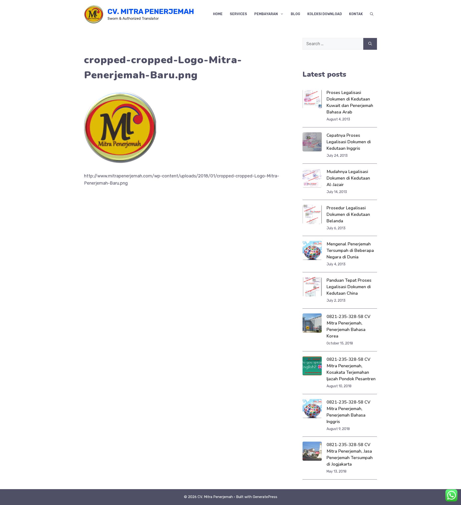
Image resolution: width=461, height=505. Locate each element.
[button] (371, 14)
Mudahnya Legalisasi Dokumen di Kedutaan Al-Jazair (348, 178)
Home (218, 14)
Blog (295, 14)
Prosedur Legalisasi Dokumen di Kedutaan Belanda (348, 214)
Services (238, 14)
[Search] (370, 44)
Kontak (356, 14)
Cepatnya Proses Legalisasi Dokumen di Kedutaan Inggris (349, 141)
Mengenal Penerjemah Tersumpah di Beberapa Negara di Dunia (350, 250)
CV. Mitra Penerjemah (151, 11)
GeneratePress (265, 497)
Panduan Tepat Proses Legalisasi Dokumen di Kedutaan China (349, 286)
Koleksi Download (324, 14)
